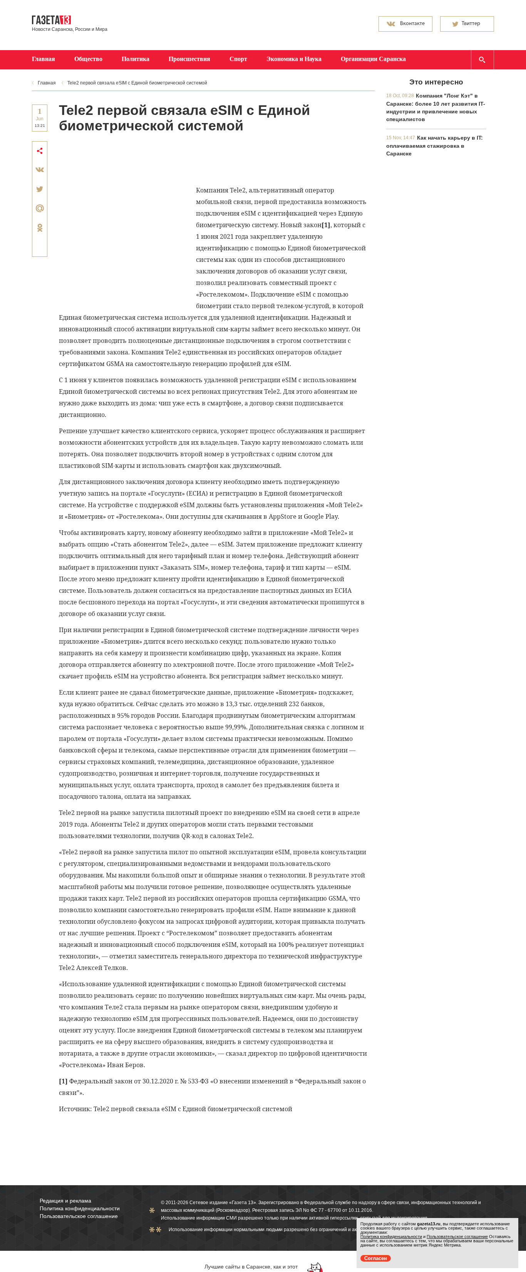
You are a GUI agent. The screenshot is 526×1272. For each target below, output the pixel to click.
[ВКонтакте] (39, 169)
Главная (43, 59)
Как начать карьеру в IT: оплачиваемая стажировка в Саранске (434, 146)
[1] (326, 225)
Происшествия (189, 59)
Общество (88, 59)
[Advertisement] (199, 158)
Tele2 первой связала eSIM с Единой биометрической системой (137, 83)
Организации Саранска (373, 59)
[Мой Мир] (39, 208)
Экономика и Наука (294, 59)
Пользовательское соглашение (79, 1216)
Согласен (375, 1258)
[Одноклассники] (39, 227)
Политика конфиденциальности (80, 1208)
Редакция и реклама (65, 1201)
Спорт (238, 59)
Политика (135, 59)
